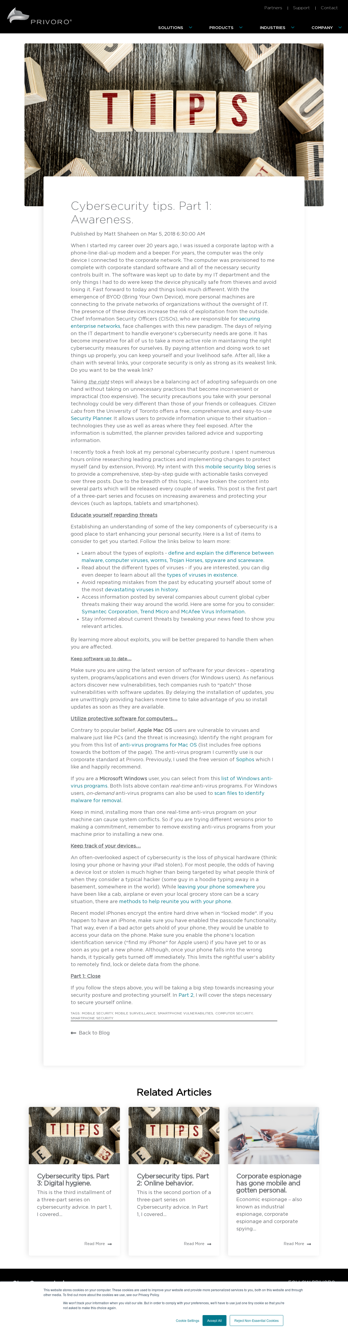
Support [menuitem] (301, 8)
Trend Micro (154, 612)
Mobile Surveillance (135, 1013)
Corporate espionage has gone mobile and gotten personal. (268, 1183)
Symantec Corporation (110, 612)
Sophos (245, 759)
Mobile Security (97, 1013)
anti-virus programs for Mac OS (158, 745)
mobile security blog (230, 467)
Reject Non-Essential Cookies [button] (256, 1320)
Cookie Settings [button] (187, 1320)
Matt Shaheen (122, 234)
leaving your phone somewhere (216, 887)
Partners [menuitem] (273, 8)
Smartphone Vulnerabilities (185, 1013)
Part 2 (186, 995)
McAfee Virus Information (213, 612)
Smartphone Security (92, 1018)
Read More (94, 1244)
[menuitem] (176, 28)
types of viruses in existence (202, 575)
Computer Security (234, 1013)
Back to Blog (94, 1033)
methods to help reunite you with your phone (175, 901)
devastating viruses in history (141, 590)
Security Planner (91, 418)
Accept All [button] (214, 1320)
